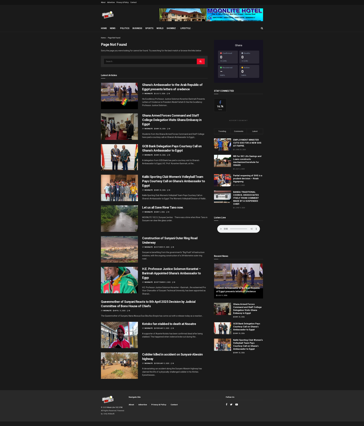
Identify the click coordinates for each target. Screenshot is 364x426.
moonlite (149, 94)
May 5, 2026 (160, 212)
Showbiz (171, 28)
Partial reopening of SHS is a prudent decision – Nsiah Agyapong (247, 178)
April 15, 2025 (119, 311)
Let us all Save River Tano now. (162, 207)
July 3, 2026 (160, 94)
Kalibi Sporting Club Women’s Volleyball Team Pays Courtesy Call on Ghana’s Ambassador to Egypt (173, 181)
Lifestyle (185, 28)
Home (104, 28)
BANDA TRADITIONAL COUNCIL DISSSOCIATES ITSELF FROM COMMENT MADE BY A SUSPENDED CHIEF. (246, 198)
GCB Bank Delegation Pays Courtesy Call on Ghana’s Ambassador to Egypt (246, 326)
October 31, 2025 (162, 247)
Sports (149, 28)
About (103, 2)
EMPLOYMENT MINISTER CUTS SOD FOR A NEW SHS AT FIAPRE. (247, 143)
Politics (124, 28)
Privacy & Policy (122, 2)
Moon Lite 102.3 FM (114, 407)
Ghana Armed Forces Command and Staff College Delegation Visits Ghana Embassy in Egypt (172, 120)
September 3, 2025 (162, 282)
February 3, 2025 (162, 328)
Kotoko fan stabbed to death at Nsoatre (169, 324)
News (112, 28)
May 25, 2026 (160, 129)
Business (137, 28)
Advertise (111, 2)
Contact (133, 2)
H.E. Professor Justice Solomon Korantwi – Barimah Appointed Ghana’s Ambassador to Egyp (171, 273)
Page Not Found (114, 38)
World (160, 28)
